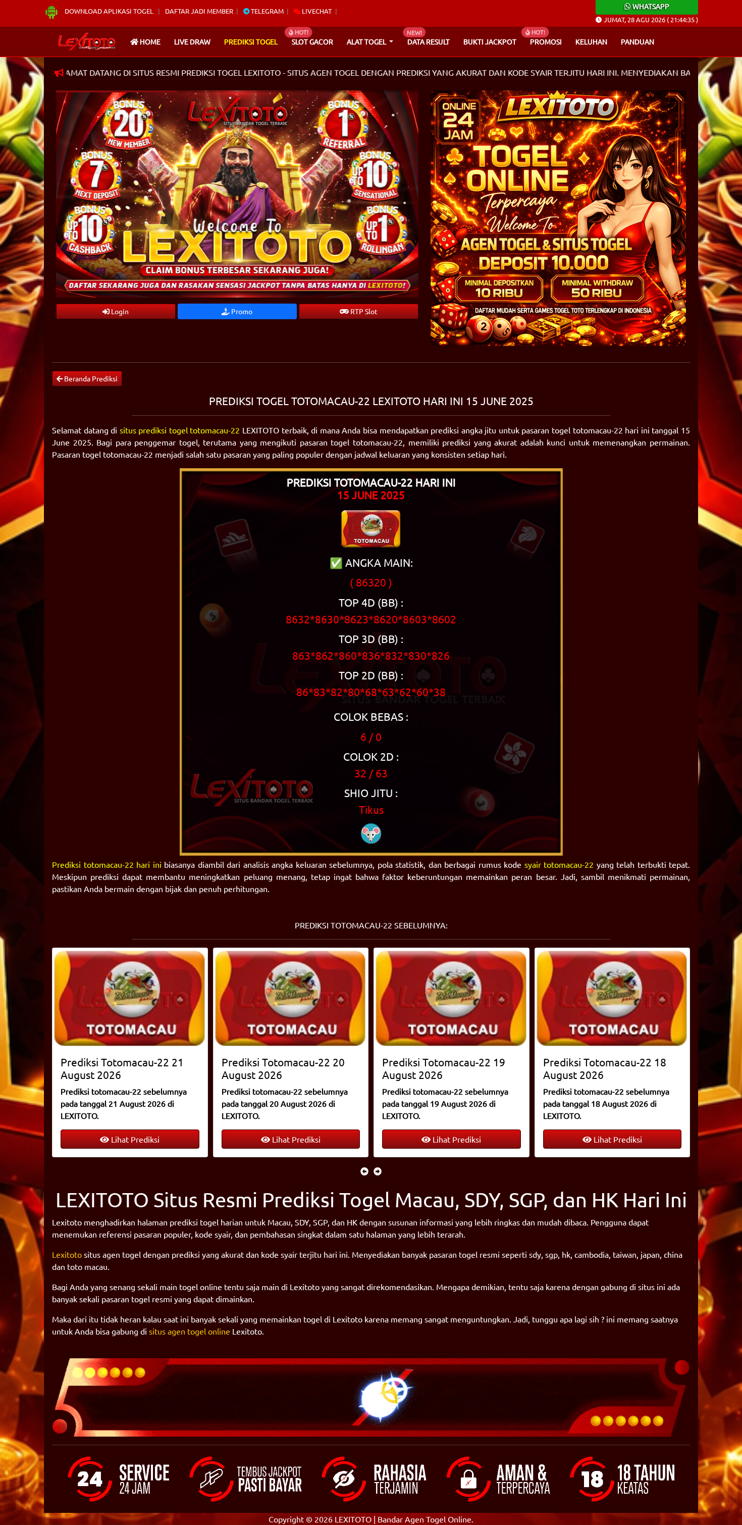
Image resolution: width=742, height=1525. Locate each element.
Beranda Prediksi (90, 378)
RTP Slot (363, 311)
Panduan (637, 41)
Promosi (546, 41)
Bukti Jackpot (489, 41)
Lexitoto (67, 1254)
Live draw (192, 41)
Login (119, 311)
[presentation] (364, 1171)
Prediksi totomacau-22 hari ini (107, 864)
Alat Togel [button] (367, 41)
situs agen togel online (189, 1331)
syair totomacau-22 (559, 864)
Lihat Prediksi (135, 1139)
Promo (241, 311)
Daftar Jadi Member (199, 11)
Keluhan (591, 41)
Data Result (428, 41)
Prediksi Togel (251, 41)
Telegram (266, 11)
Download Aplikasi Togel (109, 11)
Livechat (316, 11)
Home (149, 41)
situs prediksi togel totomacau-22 (180, 430)
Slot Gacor (312, 41)
